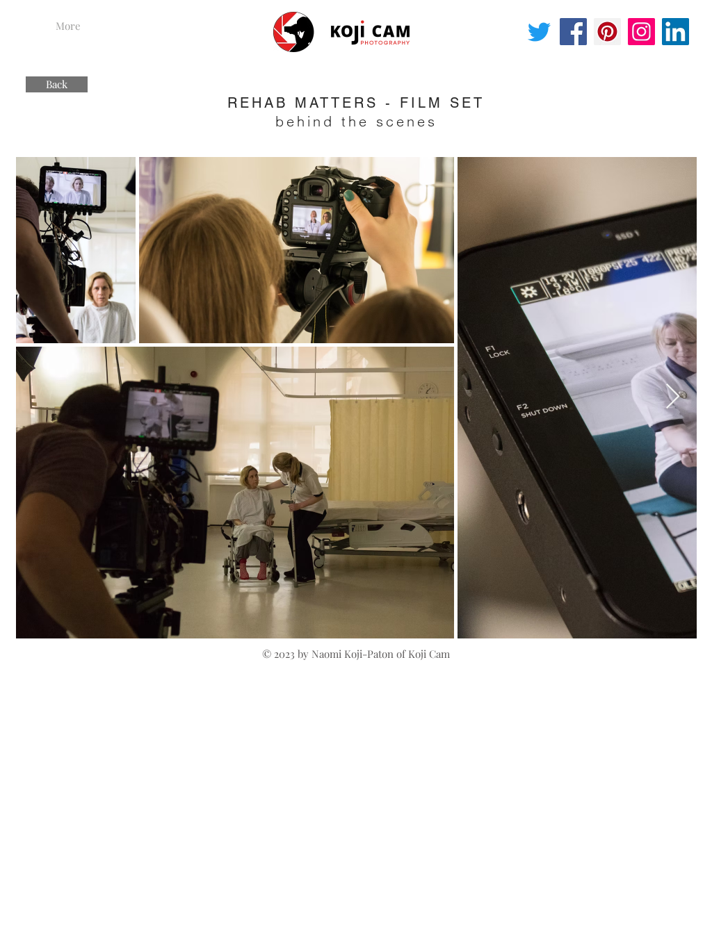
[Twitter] (539, 31)
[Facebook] (573, 31)
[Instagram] (641, 31)
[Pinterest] (607, 31)
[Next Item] (673, 397)
